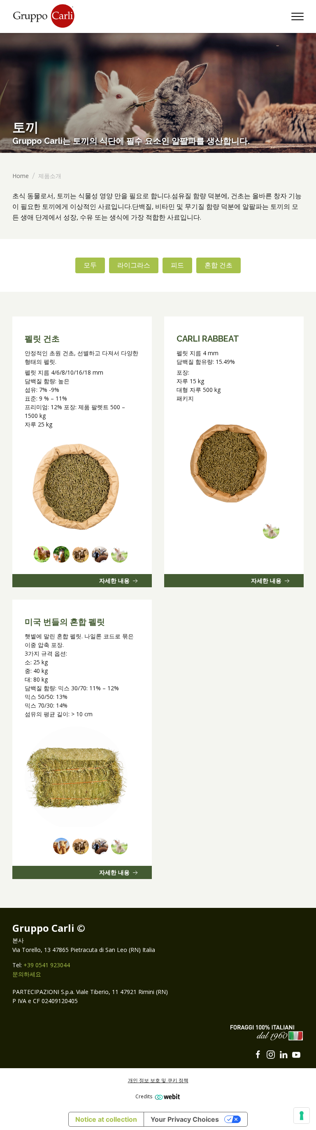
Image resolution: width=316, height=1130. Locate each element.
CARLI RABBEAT (208, 339)
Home (20, 176)
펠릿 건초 (42, 339)
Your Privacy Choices (185, 1119)
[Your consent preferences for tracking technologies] (301, 1115)
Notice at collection (106, 1119)
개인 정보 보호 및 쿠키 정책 (158, 1080)
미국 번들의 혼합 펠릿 (65, 622)
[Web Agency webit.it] (166, 1096)
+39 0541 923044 (46, 965)
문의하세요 (26, 974)
